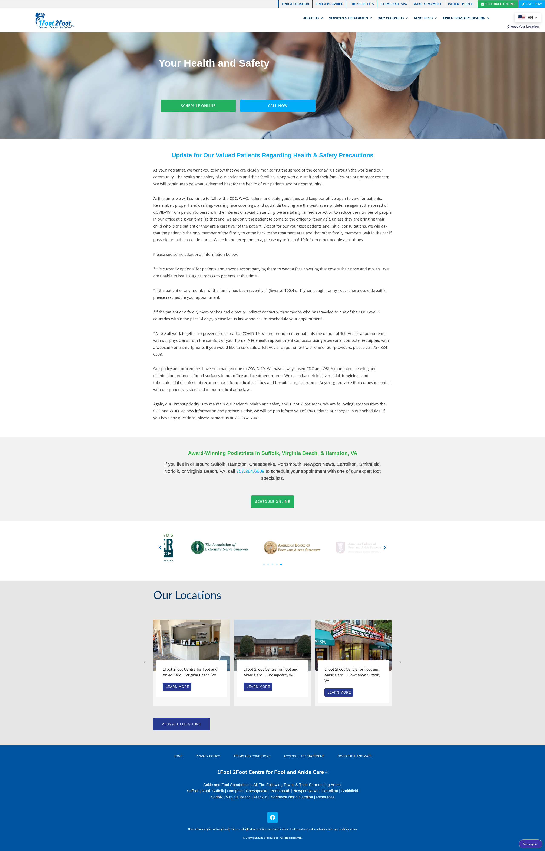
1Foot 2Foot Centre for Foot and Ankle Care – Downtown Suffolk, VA (316, 675)
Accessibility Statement (304, 756)
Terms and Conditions (252, 756)
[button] (160, 547)
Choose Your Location (523, 26)
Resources (325, 797)
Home (178, 756)
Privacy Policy (208, 756)
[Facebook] (272, 817)
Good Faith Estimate (355, 756)
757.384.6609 (250, 471)
